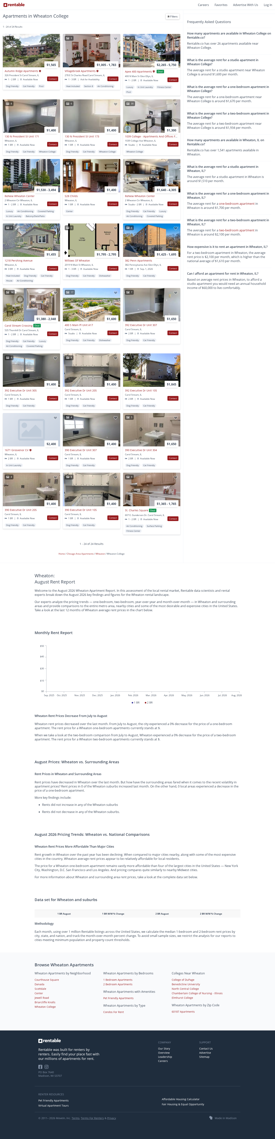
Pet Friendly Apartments (118, 998)
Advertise (205, 1052)
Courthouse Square (47, 980)
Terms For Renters (92, 1118)
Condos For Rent (113, 1012)
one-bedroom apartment (237, 204)
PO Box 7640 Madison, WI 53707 (50, 1074)
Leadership (165, 1057)
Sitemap (204, 1057)
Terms (76, 1118)
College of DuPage (183, 980)
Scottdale (40, 989)
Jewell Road (42, 998)
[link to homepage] (96, 1041)
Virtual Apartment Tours (53, 1105)
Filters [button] (173, 16)
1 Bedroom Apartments (117, 980)
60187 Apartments (183, 1011)
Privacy (111, 1118)
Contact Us (206, 1048)
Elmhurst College (182, 998)
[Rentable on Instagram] (47, 1068)
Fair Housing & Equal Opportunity (183, 1104)
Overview (164, 1052)
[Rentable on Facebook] (41, 1068)
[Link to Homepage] (14, 5)
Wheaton (101, 553)
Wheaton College (45, 1007)
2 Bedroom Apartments (117, 984)
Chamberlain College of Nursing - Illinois (197, 993)
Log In (268, 5)
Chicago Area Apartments (80, 553)
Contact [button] (53, 78)
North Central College (185, 989)
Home (62, 553)
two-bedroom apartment (236, 230)
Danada (39, 984)
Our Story (164, 1048)
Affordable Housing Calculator (181, 1099)
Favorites (221, 5)
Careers (203, 5)
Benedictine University (186, 984)
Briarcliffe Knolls (45, 1002)
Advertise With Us (245, 5)
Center (39, 993)
